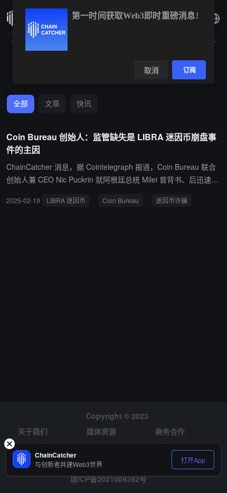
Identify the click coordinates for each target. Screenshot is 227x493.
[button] (214, 18)
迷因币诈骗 (171, 200)
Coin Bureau (120, 200)
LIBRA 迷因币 (66, 200)
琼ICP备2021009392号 (108, 478)
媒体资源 (101, 431)
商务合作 (170, 431)
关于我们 (33, 431)
